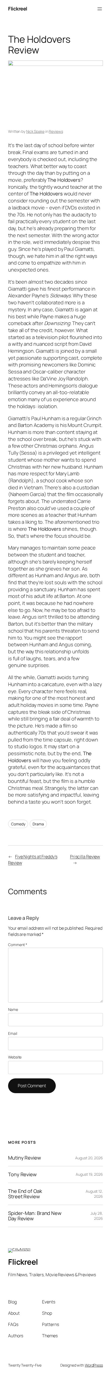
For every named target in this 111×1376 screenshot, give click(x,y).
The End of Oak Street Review (25, 1193)
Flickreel (17, 8)
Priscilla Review (85, 857)
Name (13, 1009)
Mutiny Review (24, 1158)
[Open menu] (99, 9)
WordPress (94, 1365)
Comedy (18, 823)
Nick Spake (35, 131)
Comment (17, 944)
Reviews (56, 131)
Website (15, 1057)
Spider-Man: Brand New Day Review (34, 1215)
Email (12, 1033)
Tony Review (22, 1174)
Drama (38, 823)
